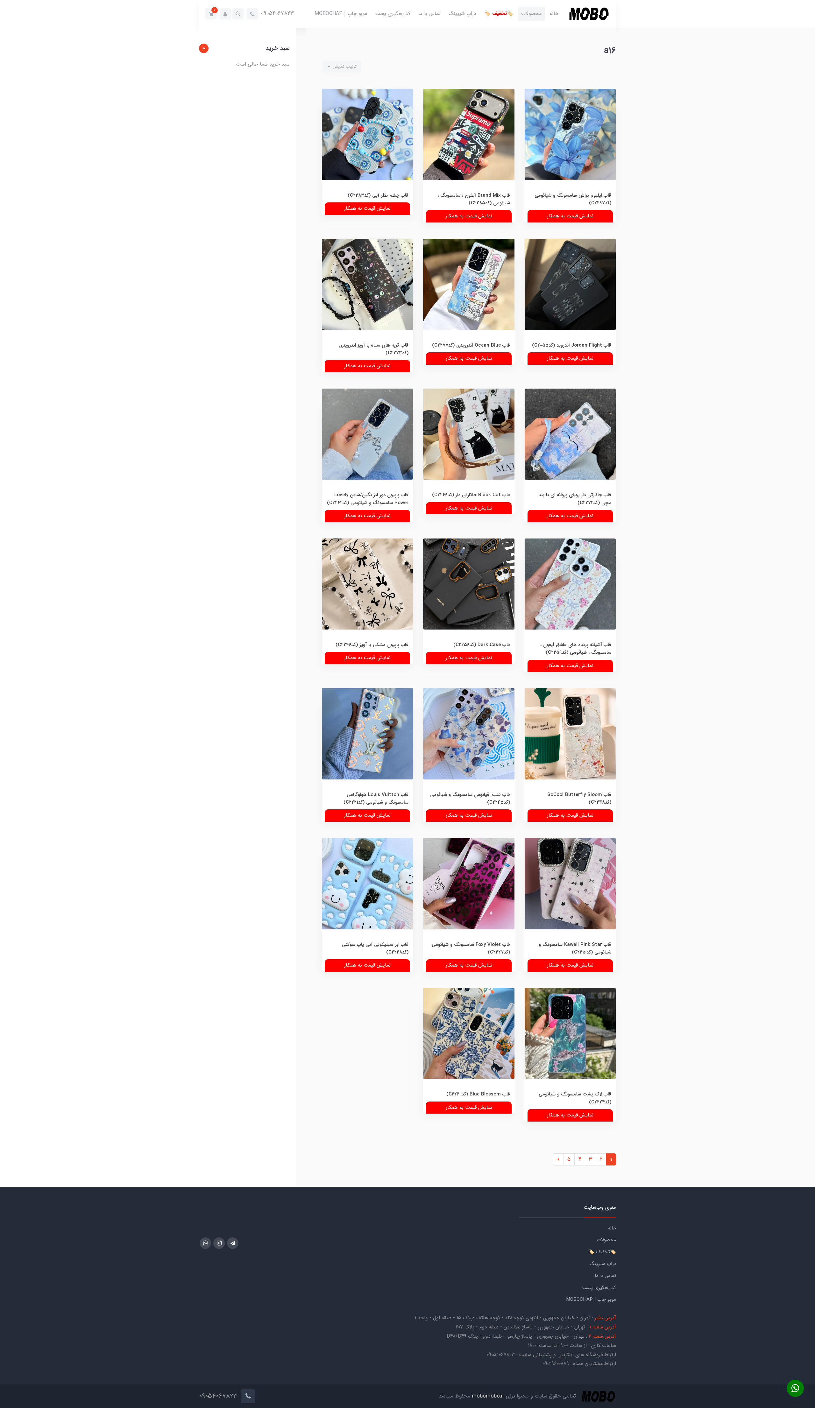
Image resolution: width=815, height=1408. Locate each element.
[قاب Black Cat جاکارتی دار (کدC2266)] (468, 450)
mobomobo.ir (488, 1396)
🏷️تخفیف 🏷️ (498, 14)
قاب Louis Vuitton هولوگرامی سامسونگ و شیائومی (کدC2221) (376, 798)
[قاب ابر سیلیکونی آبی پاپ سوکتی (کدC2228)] (367, 899)
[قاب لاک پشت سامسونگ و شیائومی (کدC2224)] (570, 1049)
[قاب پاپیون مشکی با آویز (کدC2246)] (367, 599)
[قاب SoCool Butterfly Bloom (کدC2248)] (570, 749)
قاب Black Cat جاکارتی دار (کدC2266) (471, 495)
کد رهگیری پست (392, 14)
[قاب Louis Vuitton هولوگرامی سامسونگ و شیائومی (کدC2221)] (367, 749)
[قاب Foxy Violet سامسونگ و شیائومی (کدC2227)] (468, 899)
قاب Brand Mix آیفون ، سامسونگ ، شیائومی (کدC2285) (473, 199)
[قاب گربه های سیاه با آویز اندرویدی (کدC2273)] (367, 300)
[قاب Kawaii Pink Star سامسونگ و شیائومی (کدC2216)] (570, 899)
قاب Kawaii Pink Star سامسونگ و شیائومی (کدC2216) (575, 948)
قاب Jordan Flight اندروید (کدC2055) (571, 345)
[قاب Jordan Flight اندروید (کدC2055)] (570, 300)
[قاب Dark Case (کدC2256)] (468, 599)
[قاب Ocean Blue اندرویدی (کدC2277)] (468, 300)
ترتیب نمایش (344, 66)
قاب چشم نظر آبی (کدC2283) (378, 195)
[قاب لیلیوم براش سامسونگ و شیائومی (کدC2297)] (570, 150)
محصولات (531, 14)
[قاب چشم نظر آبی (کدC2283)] (367, 150)
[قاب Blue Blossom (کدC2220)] (468, 1049)
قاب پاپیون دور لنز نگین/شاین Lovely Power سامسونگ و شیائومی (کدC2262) (367, 498)
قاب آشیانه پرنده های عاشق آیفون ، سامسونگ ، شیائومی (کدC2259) (575, 648)
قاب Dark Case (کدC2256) (481, 645)
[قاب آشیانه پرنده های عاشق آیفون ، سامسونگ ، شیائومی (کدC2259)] (570, 599)
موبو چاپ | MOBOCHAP (341, 14)
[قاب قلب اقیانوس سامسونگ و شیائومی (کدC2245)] (468, 749)
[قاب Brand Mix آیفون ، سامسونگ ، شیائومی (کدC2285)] (468, 150)
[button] (238, 13)
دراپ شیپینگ (462, 14)
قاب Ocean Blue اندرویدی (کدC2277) (471, 345)
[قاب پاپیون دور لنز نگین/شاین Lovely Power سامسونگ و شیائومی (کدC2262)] (367, 450)
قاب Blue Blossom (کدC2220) (478, 1094)
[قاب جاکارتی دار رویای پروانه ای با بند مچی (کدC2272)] (570, 450)
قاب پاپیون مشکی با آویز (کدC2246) (372, 645)
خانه (554, 14)
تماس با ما (429, 14)
